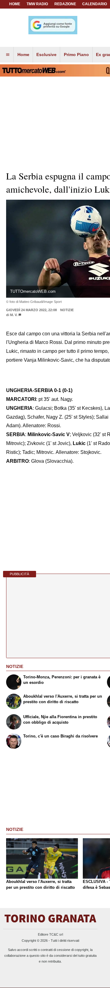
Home (14, 4)
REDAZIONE (65, 4)
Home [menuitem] (23, 54)
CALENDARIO (94, 4)
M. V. (13, 315)
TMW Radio (37, 4)
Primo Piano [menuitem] (76, 54)
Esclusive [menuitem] (46, 54)
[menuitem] (7, 54)
